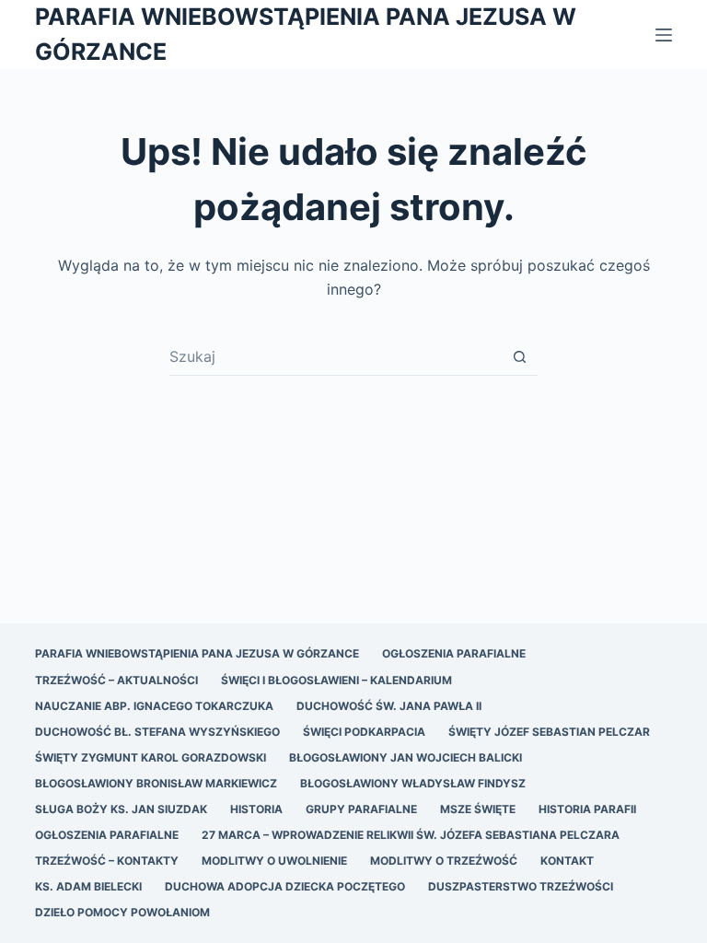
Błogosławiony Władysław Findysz (413, 783)
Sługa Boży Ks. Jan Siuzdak (121, 809)
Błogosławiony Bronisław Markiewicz (156, 783)
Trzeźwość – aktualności (116, 680)
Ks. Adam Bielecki (88, 886)
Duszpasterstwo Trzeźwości (520, 886)
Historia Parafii (587, 809)
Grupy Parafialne (361, 809)
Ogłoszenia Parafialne (454, 653)
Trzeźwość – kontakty (107, 860)
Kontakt (567, 860)
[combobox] (335, 356)
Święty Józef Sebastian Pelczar (549, 732)
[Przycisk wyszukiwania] (520, 357)
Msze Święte (478, 809)
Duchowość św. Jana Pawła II (388, 706)
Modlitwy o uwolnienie (274, 860)
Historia (256, 809)
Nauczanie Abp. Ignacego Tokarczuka (154, 706)
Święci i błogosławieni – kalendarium (336, 680)
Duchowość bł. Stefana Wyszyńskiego (157, 732)
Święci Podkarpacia (364, 732)
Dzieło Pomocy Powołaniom (122, 912)
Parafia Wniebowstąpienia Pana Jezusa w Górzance (197, 653)
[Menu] (663, 35)
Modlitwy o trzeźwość (443, 860)
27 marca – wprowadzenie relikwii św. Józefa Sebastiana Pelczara (411, 835)
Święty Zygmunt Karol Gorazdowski (150, 757)
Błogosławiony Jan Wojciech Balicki (405, 757)
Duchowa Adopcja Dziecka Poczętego (285, 886)
